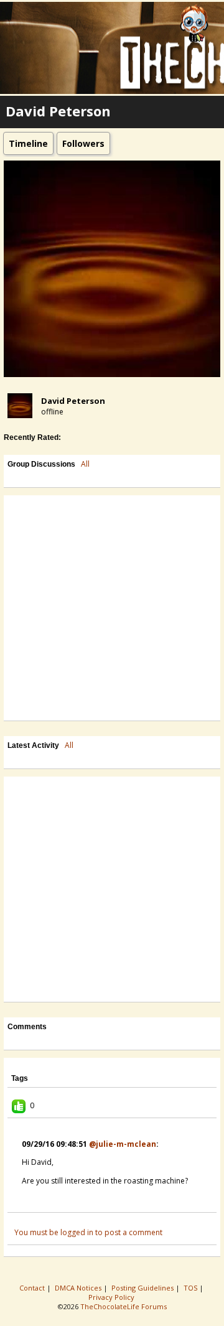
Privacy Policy (112, 1297)
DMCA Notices (79, 1287)
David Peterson (73, 400)
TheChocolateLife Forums (123, 1306)
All (85, 464)
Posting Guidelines (143, 1287)
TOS (191, 1287)
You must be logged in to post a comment (88, 1232)
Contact (33, 1287)
